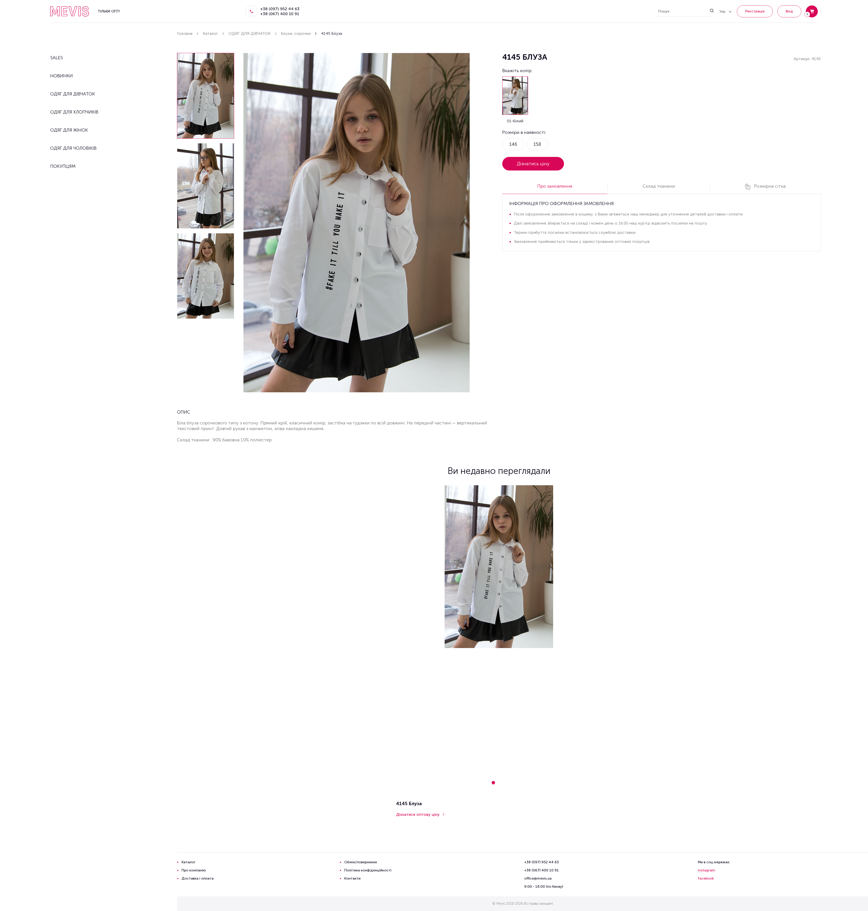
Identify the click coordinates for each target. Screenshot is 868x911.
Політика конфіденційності (368, 870)
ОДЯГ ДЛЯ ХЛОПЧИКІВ (74, 112)
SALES (56, 57)
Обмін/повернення (360, 862)
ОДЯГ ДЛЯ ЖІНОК (69, 130)
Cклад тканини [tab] (659, 186)
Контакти (352, 878)
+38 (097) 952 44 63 (280, 8)
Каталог (188, 862)
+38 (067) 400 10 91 (279, 13)
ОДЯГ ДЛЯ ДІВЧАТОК (72, 94)
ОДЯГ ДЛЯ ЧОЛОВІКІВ (73, 148)
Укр (722, 11)
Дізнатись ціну (533, 163)
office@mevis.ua (538, 878)
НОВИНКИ (61, 75)
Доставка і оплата (198, 878)
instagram (706, 870)
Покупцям (62, 166)
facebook (706, 878)
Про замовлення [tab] (554, 186)
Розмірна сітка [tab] (770, 186)
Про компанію (194, 870)
